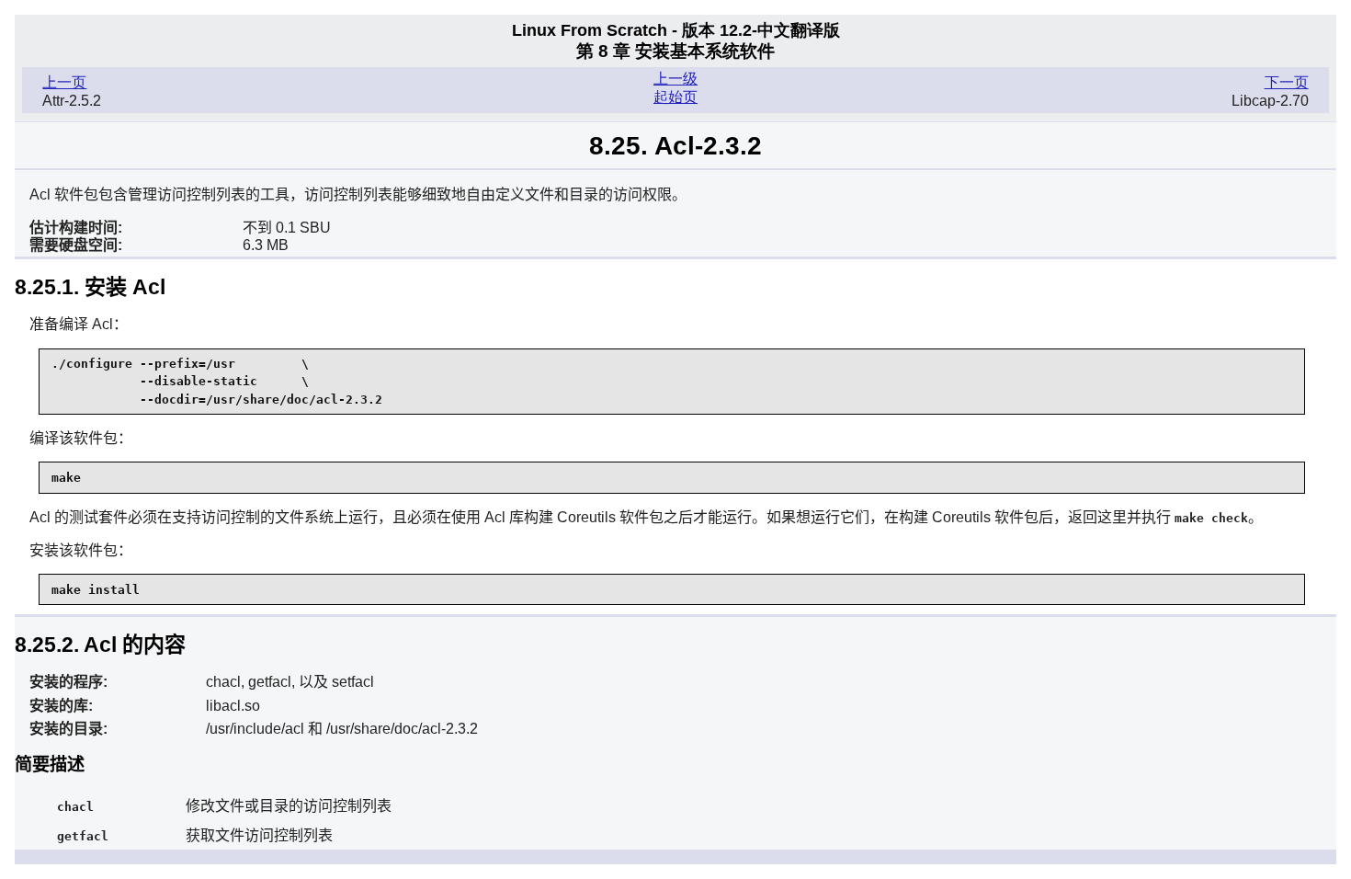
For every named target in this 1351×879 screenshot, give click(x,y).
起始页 (675, 97)
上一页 (64, 82)
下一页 (1287, 82)
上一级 (675, 78)
